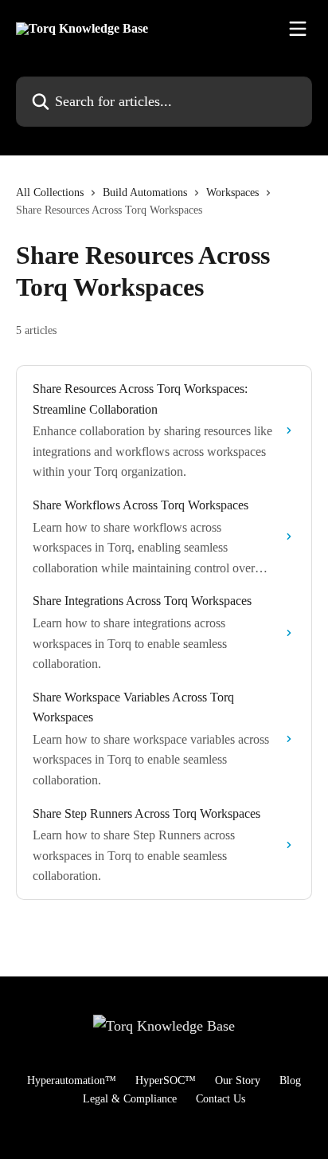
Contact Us (220, 1099)
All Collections (50, 192)
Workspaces (232, 192)
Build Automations (145, 192)
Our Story (237, 1080)
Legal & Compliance (130, 1099)
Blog (290, 1080)
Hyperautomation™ (71, 1080)
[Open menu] (297, 28)
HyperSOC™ (165, 1080)
